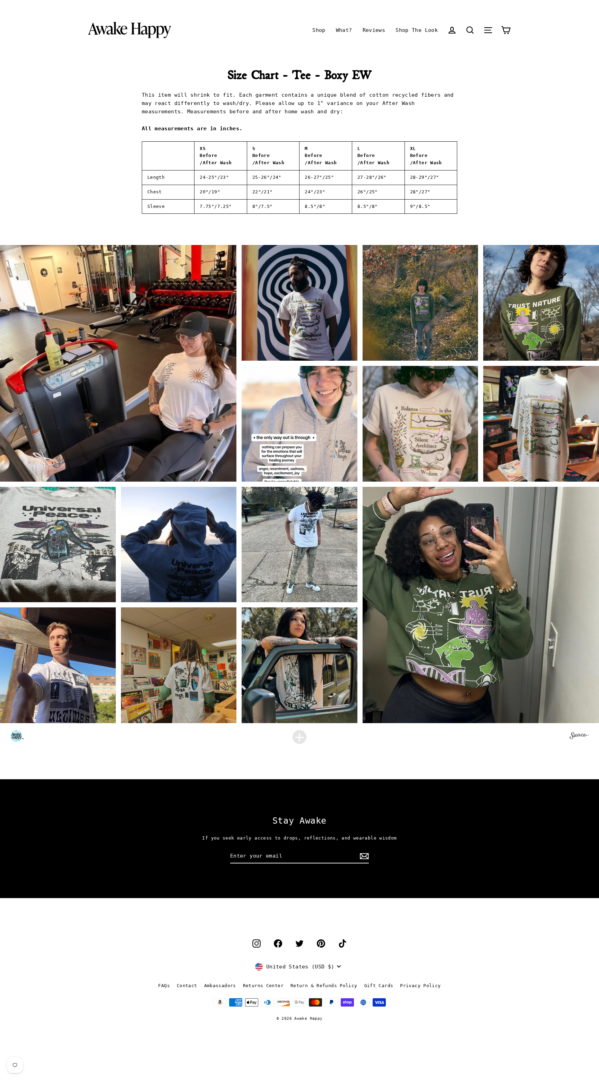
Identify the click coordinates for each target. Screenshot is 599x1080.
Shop (318, 30)
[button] (470, 30)
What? (344, 30)
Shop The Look (417, 30)
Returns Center (263, 985)
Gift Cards (378, 985)
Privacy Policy (420, 985)
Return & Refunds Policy (323, 985)
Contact (187, 985)
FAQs (164, 985)
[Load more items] (299, 737)
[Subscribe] (363, 856)
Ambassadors (220, 985)
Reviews (374, 30)
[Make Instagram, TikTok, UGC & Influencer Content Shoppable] (579, 736)
